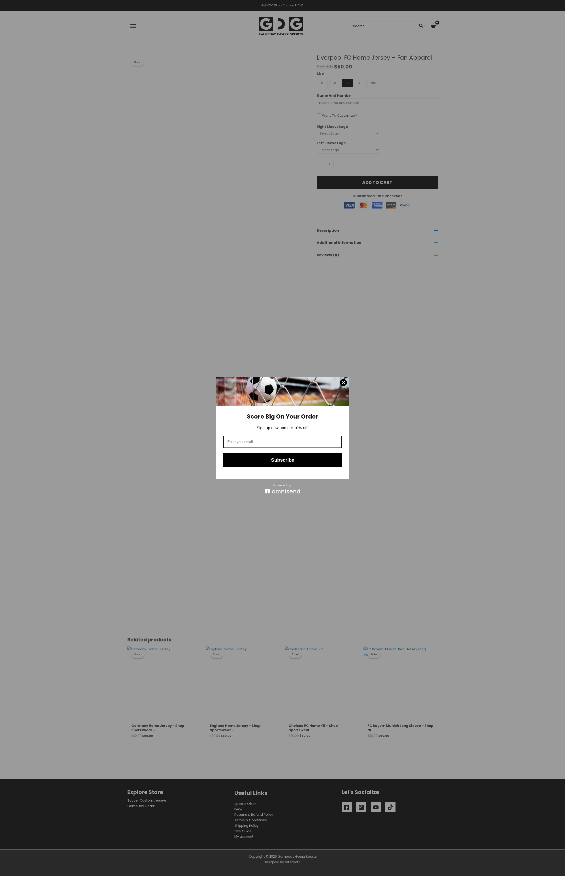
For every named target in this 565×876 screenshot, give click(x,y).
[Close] (343, 382)
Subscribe (282, 460)
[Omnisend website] (282, 489)
